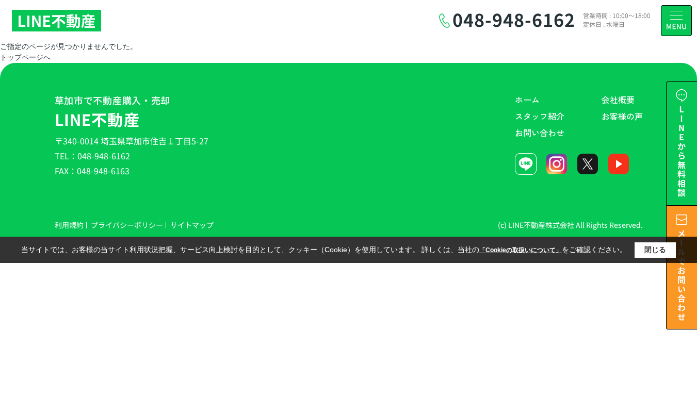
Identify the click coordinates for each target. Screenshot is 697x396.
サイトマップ (192, 225)
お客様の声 (622, 116)
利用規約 (69, 225)
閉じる (655, 249)
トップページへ (25, 57)
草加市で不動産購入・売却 (113, 112)
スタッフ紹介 (539, 116)
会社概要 (618, 99)
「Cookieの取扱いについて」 (520, 250)
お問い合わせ (539, 132)
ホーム (527, 99)
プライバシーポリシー (127, 225)
